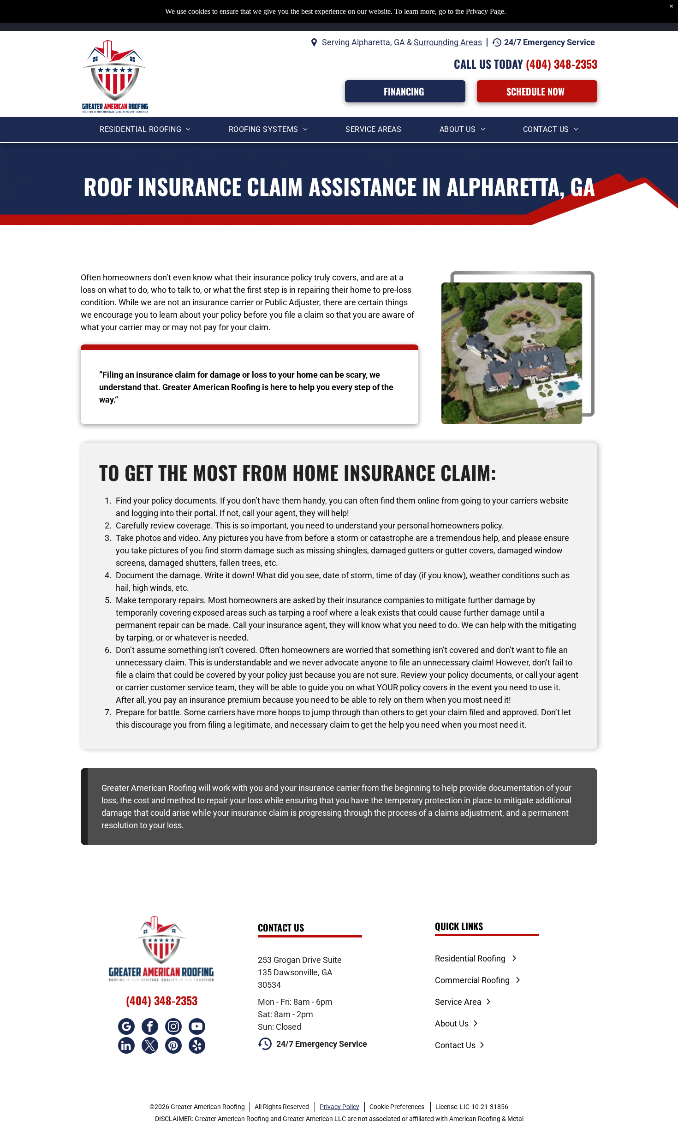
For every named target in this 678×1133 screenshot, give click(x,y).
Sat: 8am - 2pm (285, 1014)
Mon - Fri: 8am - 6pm (295, 1002)
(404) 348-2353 (561, 63)
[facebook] (150, 1027)
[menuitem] (145, 129)
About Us (452, 1023)
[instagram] (173, 1027)
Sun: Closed (279, 1027)
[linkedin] (126, 1046)
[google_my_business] (126, 1027)
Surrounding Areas (448, 42)
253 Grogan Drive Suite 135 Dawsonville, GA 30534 (300, 972)
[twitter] (150, 1046)
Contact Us (455, 1045)
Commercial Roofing (472, 980)
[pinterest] (173, 1046)
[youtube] (197, 1027)
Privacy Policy (339, 1106)
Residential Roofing (470, 958)
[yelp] (197, 1046)
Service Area (458, 1002)
